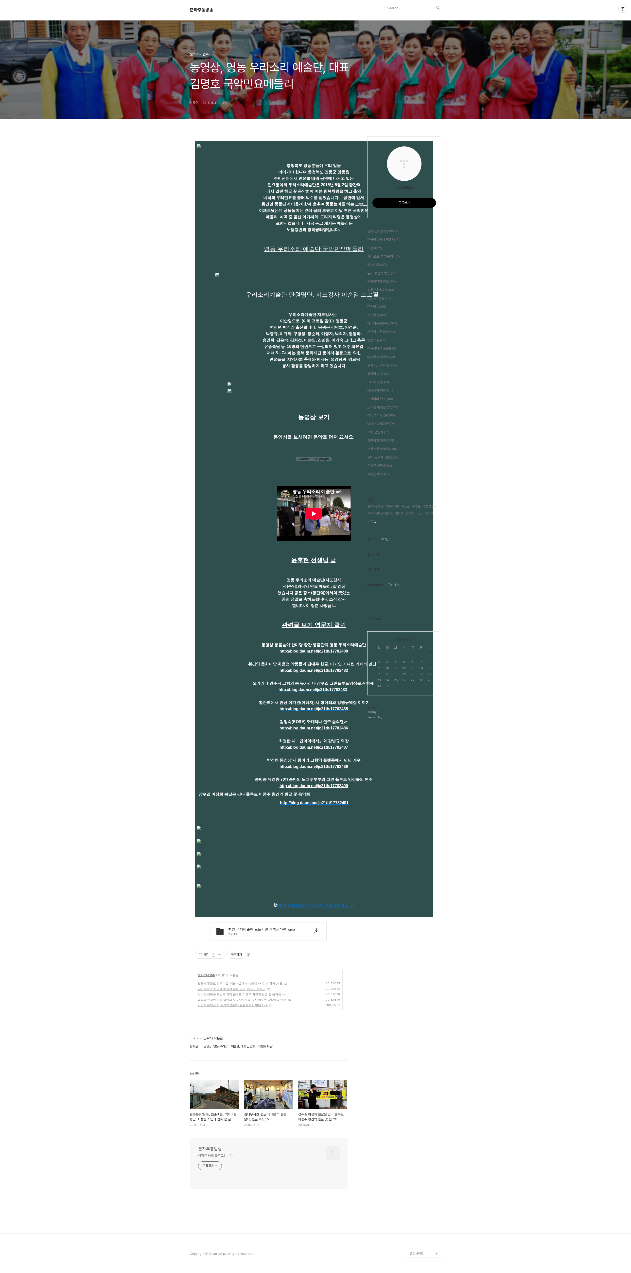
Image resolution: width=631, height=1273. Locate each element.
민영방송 (376, 307)
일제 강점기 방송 (382, 273)
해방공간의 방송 (381, 281)
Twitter (394, 585)
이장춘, (429, 513)
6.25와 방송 (379, 298)
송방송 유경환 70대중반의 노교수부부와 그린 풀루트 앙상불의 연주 (241, 1000)
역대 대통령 (378, 382)
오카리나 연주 (206, 975)
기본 (374, 248)
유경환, (416, 506)
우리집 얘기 (378, 474)
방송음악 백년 (381, 390)
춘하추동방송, (375, 506)
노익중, (371, 521)
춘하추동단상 (379, 466)
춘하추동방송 (201, 9)
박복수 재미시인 (381, 424)
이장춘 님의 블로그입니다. (215, 1156)
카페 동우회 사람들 (382, 457)
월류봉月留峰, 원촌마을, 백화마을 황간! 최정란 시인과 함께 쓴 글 (239, 983)
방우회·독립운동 (382, 323)
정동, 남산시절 (380, 290)
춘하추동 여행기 (382, 449)
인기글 (385, 539)
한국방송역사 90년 (383, 240)
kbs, (420, 513)
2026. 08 (404, 640)
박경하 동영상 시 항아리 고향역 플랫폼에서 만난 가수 (232, 1005)
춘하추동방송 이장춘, (380, 513)
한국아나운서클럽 (382, 349)
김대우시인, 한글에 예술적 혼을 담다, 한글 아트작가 (231, 989)
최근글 (371, 539)
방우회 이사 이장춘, (398, 506)
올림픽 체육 (378, 374)
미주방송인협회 (381, 357)
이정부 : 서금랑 (381, 415)
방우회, (410, 513)
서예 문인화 (378, 432)
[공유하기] (213, 954)
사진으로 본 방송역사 (385, 256)
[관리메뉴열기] (622, 8)
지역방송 (376, 315)
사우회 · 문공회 (381, 332)
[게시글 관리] (219, 954)
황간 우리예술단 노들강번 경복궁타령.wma (316, 905)
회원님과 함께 (380, 440)
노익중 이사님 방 (382, 407)
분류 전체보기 (382, 231)
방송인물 (377, 265)
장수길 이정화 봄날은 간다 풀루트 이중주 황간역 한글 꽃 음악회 (239, 994)
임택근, (399, 513)
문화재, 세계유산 (382, 365)
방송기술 (376, 340)
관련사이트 (416, 1253)
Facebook (375, 585)
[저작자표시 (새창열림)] (248, 955)
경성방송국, (430, 506)
